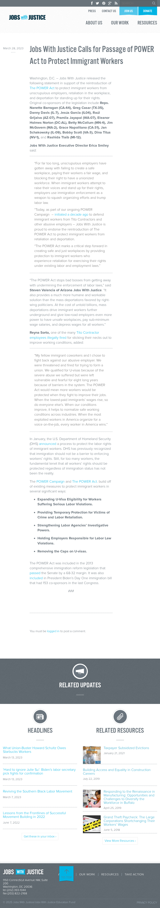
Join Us (128, 11)
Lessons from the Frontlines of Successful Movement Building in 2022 (34, 815)
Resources (147, 23)
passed (35, 573)
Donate (147, 11)
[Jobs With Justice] (27, 17)
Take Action (134, 874)
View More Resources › (120, 841)
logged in (53, 631)
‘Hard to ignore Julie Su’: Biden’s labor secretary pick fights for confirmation (39, 771)
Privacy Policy (147, 902)
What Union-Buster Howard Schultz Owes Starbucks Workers (34, 750)
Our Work (120, 23)
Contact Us (109, 11)
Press (92, 11)
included (36, 578)
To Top (66, 877)
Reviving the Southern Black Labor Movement (37, 791)
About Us (94, 23)
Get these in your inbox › (40, 836)
